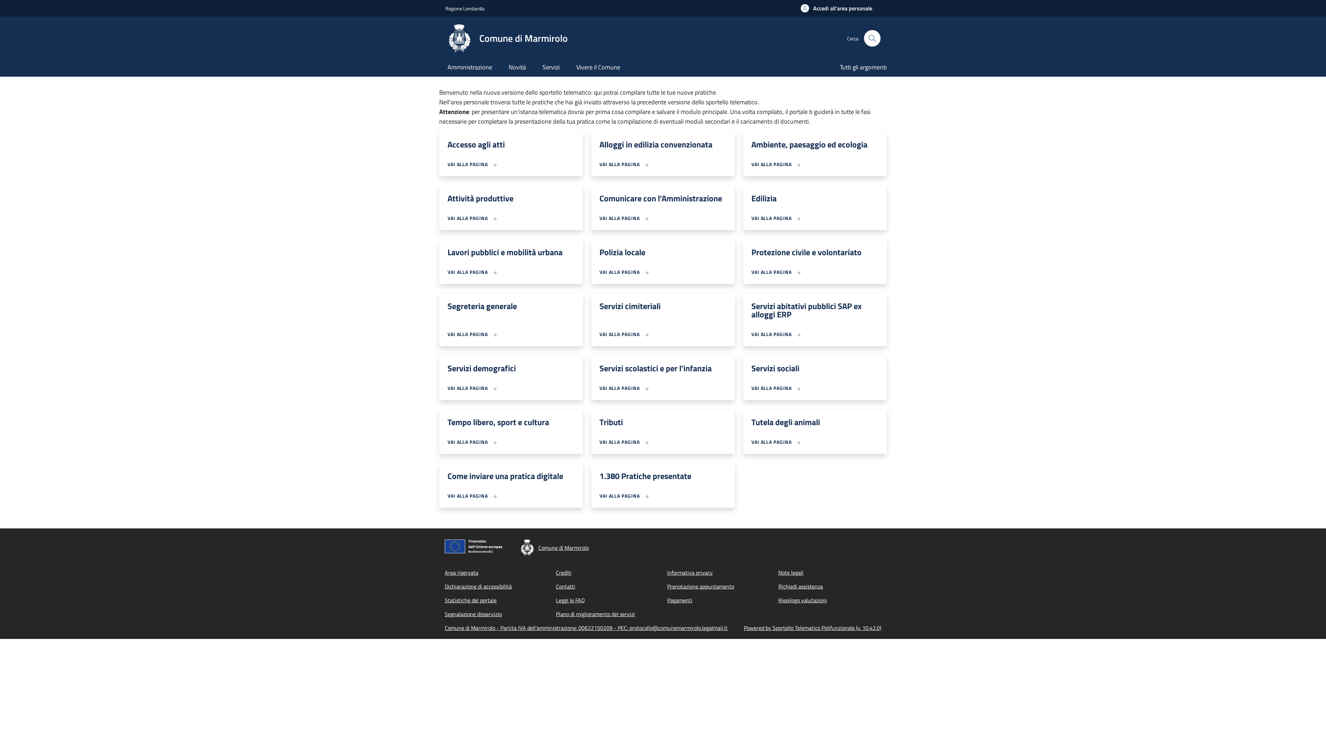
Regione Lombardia (464, 8)
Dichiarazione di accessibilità (478, 586)
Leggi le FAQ (570, 600)
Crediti (563, 572)
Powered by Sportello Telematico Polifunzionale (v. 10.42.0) (812, 628)
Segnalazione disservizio (473, 614)
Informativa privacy (690, 572)
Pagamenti (679, 600)
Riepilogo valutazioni (802, 600)
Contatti (565, 586)
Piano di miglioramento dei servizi (595, 614)
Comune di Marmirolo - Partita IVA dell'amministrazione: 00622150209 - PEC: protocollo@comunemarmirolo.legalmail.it (586, 628)
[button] (836, 8)
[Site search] (872, 38)
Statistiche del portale (471, 600)
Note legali (791, 572)
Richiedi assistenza (800, 586)
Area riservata (461, 572)
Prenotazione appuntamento (700, 586)
